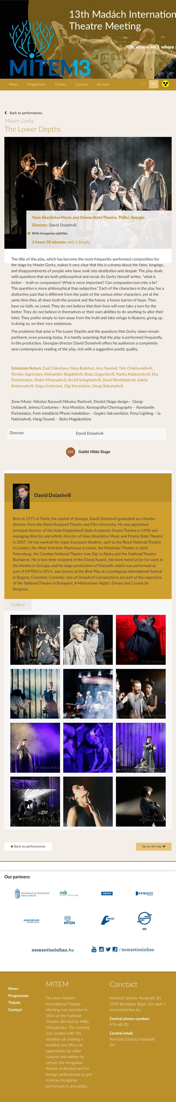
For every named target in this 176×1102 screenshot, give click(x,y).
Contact (81, 84)
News (13, 84)
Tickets (60, 84)
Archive (103, 84)
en (153, 84)
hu (143, 84)
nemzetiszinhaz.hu (125, 1010)
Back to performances (25, 113)
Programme (36, 84)
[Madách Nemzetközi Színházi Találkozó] (49, 77)
